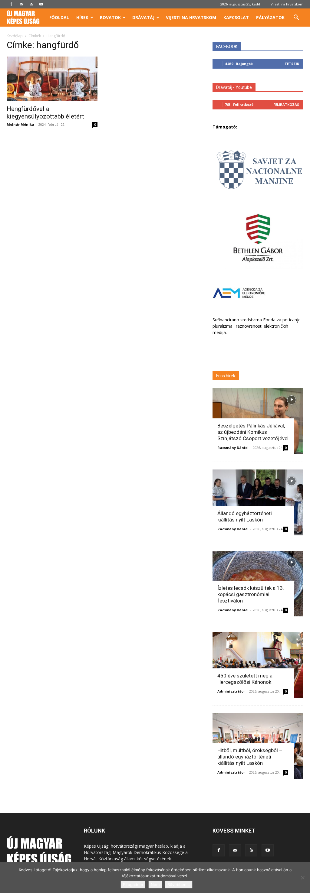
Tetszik (292, 63)
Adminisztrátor (231, 691)
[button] (296, 18)
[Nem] (302, 878)
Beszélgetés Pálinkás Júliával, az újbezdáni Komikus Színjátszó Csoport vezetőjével (253, 432)
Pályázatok (270, 17)
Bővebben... (178, 884)
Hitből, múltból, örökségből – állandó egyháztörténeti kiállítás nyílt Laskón (249, 756)
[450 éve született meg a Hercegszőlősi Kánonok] (258, 665)
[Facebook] (11, 4)
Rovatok (110, 17)
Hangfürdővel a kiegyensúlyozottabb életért (45, 112)
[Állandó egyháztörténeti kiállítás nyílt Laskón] (258, 502)
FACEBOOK (226, 46)
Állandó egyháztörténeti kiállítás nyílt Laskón (244, 516)
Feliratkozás (286, 104)
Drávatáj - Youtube (234, 87)
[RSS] (31, 4)
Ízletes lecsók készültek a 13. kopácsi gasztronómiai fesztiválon (250, 594)
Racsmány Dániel (233, 447)
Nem (155, 884)
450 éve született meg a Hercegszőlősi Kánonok (244, 679)
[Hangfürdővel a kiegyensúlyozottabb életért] (52, 79)
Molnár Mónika (20, 124)
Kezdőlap (15, 35)
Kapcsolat (236, 17)
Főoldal (59, 17)
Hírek (82, 17)
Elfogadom (133, 884)
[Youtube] (41, 4)
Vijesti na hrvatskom (287, 4)
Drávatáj (143, 17)
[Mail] (21, 4)
